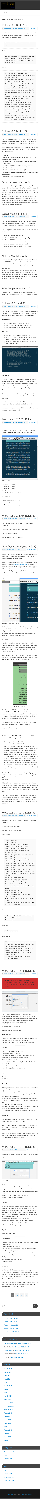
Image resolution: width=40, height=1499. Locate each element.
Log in (6, 1470)
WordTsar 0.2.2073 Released (18, 419)
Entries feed (8, 1474)
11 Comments (32, 422)
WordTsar (10, 1494)
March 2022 (8, 1372)
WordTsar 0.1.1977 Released (18, 812)
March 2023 (8, 1369)
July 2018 (7, 1416)
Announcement (9, 1452)
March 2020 (8, 1386)
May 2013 (7, 1440)
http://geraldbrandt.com (20, 564)
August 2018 (8, 1413)
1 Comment (33, 28)
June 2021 (7, 1375)
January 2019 (8, 1403)
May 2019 (7, 1389)
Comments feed (9, 1477)
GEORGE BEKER (10, 1343)
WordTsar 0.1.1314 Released (18, 1146)
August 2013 (8, 1430)
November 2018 (9, 1409)
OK (34, 1306)
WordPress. (29, 1494)
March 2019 (8, 1396)
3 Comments (33, 973)
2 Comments (33, 134)
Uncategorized (22, 28)
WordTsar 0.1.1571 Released (18, 970)
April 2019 (7, 1392)
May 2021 (7, 1379)
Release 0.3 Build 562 (14, 25)
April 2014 (7, 1426)
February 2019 (8, 1399)
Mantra (22, 1494)
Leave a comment (31, 518)
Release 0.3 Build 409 (14, 131)
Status (19, 549)
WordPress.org (9, 1480)
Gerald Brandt (18, 19)
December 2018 (9, 1406)
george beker (8, 1350)
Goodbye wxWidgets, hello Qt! (20, 546)
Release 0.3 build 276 (14, 303)
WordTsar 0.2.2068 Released (18, 515)
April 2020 (7, 1382)
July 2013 (7, 1433)
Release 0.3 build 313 (14, 213)
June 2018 (7, 1420)
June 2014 (7, 1423)
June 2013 (7, 1437)
